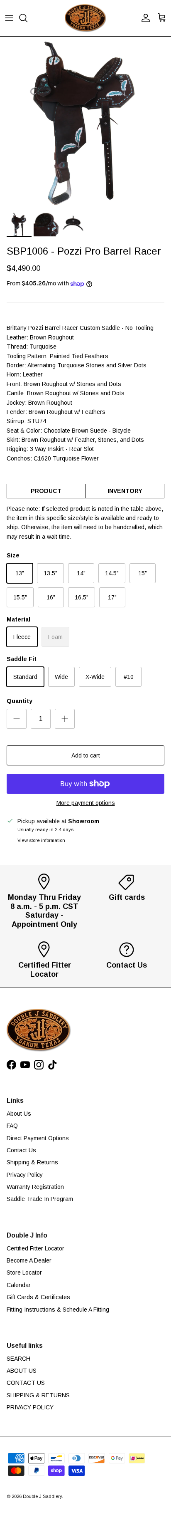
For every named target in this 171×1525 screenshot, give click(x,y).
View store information (41, 840)
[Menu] (9, 18)
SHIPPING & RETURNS (38, 1395)
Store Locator (24, 1272)
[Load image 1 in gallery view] (85, 122)
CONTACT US (26, 1382)
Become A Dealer (29, 1260)
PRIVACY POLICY (30, 1407)
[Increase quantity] (65, 719)
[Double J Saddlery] (85, 18)
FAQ (12, 1125)
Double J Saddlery (42, 1496)
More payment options (85, 803)
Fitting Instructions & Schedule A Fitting (58, 1309)
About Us (19, 1113)
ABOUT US (22, 1370)
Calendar (19, 1285)
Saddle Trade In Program (40, 1199)
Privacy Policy (25, 1174)
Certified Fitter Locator (35, 1248)
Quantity (19, 701)
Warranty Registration (35, 1186)
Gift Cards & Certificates (38, 1297)
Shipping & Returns (32, 1162)
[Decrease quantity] (17, 719)
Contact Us (21, 1150)
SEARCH (18, 1358)
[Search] (27, 18)
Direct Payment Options (38, 1138)
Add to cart (85, 755)
